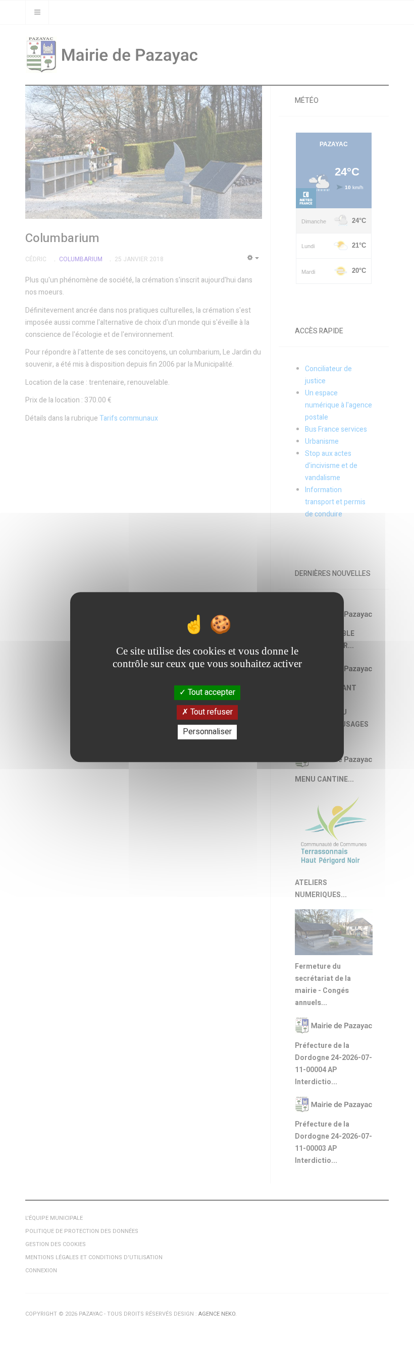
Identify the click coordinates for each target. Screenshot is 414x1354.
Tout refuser (210, 712)
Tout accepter (210, 692)
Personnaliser (207, 732)
